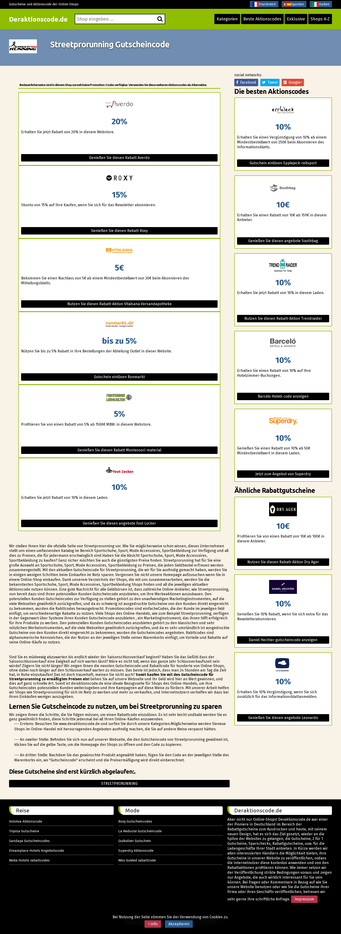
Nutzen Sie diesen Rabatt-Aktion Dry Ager (283, 562)
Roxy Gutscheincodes (135, 821)
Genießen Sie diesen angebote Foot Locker (119, 523)
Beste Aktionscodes (262, 19)
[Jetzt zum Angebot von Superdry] (283, 422)
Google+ (294, 82)
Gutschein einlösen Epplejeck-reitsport (283, 163)
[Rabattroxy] (119, 178)
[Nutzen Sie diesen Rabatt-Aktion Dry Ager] (283, 510)
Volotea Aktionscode (25, 821)
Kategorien (227, 19)
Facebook (247, 82)
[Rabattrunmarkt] (119, 324)
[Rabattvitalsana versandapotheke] (119, 251)
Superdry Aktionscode (136, 851)
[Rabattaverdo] (119, 105)
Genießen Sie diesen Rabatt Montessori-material (119, 450)
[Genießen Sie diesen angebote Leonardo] (283, 665)
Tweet (272, 82)
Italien (324, 4)
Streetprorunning (119, 783)
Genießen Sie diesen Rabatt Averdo (119, 157)
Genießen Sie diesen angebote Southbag (283, 241)
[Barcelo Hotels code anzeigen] (283, 344)
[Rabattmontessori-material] (119, 397)
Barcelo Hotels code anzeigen (283, 396)
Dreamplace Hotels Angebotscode (36, 851)
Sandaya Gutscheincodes (29, 841)
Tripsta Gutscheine (24, 831)
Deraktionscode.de (38, 19)
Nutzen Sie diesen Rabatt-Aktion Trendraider (283, 318)
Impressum (304, 899)
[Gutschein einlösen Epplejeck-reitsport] (283, 110)
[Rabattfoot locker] (119, 471)
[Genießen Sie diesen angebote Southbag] (283, 188)
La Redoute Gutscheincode (140, 831)
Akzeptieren (178, 924)
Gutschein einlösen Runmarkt (119, 377)
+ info (153, 924)
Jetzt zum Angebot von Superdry (283, 474)
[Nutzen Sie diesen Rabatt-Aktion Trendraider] (283, 266)
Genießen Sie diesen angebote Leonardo (283, 718)
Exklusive (296, 19)
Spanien (297, 4)
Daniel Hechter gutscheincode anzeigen (283, 640)
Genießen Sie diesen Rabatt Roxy (119, 230)
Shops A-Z (320, 19)
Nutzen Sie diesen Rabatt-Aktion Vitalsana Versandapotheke (119, 304)
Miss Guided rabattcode (137, 860)
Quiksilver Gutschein (134, 841)
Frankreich (267, 4)
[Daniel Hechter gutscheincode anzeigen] (283, 587)
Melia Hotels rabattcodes (29, 860)
